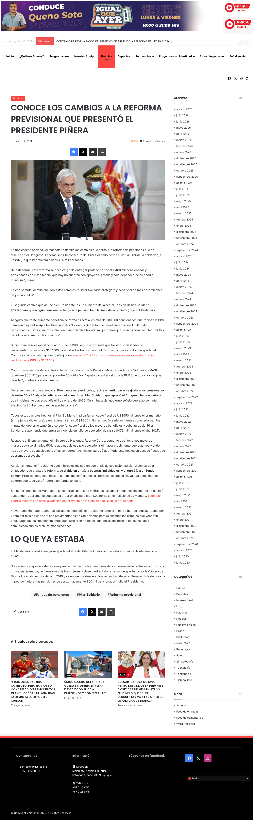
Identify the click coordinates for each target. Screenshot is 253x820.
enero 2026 (183, 152)
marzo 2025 (184, 213)
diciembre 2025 (186, 158)
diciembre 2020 (186, 525)
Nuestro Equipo (84, 56)
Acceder (181, 705)
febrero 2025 (184, 219)
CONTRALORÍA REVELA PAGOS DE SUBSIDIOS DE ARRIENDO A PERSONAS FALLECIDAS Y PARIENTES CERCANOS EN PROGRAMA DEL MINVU (143, 41)
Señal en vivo (238, 56)
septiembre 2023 (187, 323)
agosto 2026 (184, 109)
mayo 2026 (183, 127)
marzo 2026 (184, 139)
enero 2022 (183, 446)
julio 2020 (182, 556)
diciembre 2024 (186, 231)
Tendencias (143, 56)
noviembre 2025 (186, 164)
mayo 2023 (183, 348)
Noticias (106, 56)
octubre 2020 (185, 538)
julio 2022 (182, 409)
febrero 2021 (184, 513)
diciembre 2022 (186, 378)
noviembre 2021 (186, 458)
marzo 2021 (183, 507)
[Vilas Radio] (3, 67)
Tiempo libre (184, 679)
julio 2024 (182, 262)
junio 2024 (183, 268)
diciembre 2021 (186, 452)
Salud (179, 655)
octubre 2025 (185, 170)
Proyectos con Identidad (175, 56)
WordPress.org (185, 723)
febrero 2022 (184, 440)
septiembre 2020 (187, 544)
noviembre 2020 (186, 531)
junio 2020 (183, 562)
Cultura (181, 588)
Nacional (181, 612)
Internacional (184, 600)
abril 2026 (182, 133)
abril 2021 (182, 501)
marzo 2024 (184, 286)
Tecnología (183, 667)
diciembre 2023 (186, 305)
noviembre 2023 (186, 311)
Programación (59, 56)
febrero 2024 (184, 293)
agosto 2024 (184, 256)
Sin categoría (184, 661)
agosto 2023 (184, 329)
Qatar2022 (183, 643)
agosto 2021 (184, 476)
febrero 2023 (184, 366)
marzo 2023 (184, 360)
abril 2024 (182, 280)
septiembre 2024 (187, 250)
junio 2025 (183, 195)
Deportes (124, 56)
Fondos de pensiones (52, 595)
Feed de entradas (187, 711)
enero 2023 (183, 372)
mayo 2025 (183, 201)
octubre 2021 (184, 464)
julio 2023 (182, 335)
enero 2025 (183, 225)
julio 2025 (182, 188)
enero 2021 (183, 519)
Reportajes (183, 649)
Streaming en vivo (212, 56)
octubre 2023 (185, 317)
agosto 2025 (184, 182)
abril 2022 (182, 427)
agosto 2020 (184, 550)
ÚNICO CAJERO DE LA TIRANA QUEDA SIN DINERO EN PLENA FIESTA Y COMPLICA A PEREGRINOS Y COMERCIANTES (85, 687)
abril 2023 (182, 354)
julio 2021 (182, 482)
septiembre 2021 (186, 470)
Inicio (10, 56)
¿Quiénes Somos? (31, 56)
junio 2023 (183, 342)
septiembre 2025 (187, 176)
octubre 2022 (185, 391)
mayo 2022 (183, 421)
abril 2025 (182, 207)
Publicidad (182, 637)
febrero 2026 (184, 146)
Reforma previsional (125, 595)
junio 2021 (182, 489)
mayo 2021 (183, 495)
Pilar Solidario (89, 595)
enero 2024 (183, 299)
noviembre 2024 (186, 237)
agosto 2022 (184, 403)
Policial (180, 630)
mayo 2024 (183, 274)
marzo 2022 (184, 433)
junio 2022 (183, 415)
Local (179, 606)
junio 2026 (183, 121)
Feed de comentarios (189, 717)
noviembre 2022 (186, 384)
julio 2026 (182, 115)
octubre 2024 (185, 244)
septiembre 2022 (187, 397)
